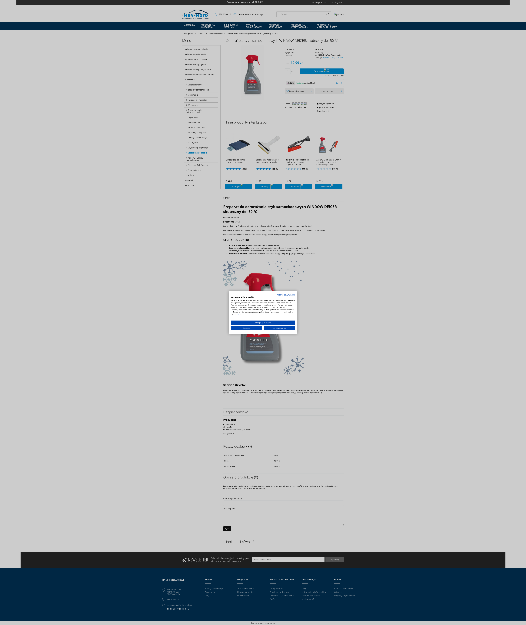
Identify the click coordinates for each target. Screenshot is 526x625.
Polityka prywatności (286, 294)
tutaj (238, 314)
